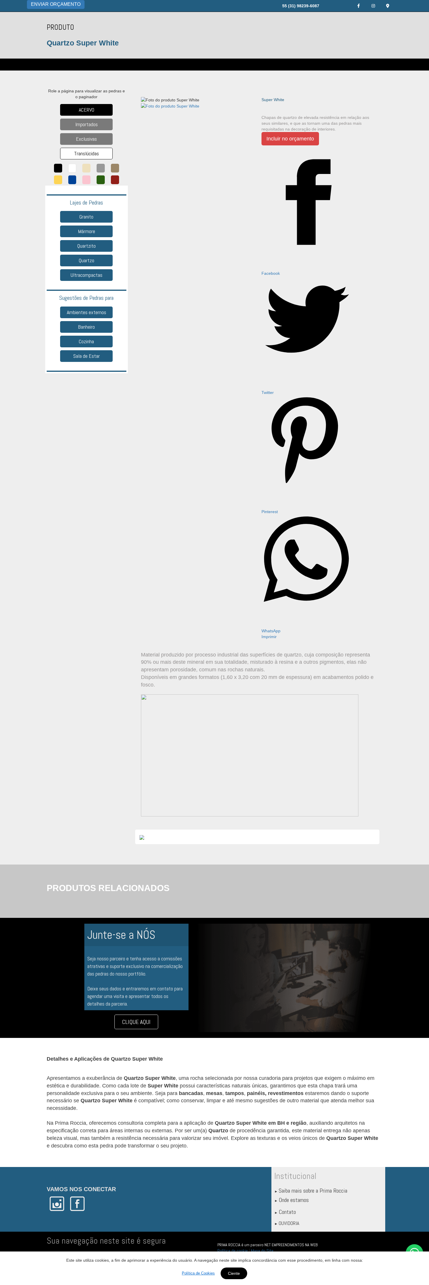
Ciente (234, 1273)
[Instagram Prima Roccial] (373, 6)
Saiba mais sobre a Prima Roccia (313, 1190)
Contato (287, 1212)
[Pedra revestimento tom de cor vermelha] (115, 179)
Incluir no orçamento (290, 139)
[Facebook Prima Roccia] (359, 6)
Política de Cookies (198, 1273)
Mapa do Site (262, 1251)
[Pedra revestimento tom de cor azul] (72, 179)
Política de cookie (232, 1251)
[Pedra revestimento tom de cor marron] (115, 168)
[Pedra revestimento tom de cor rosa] (86, 179)
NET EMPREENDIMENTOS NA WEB (291, 1244)
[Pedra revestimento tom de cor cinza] (101, 168)
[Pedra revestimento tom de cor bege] (86, 168)
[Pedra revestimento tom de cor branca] (72, 168)
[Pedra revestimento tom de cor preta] (58, 168)
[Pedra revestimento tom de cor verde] (101, 179)
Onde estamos (294, 1200)
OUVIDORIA (289, 1223)
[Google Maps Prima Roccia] (388, 6)
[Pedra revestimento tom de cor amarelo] (58, 179)
